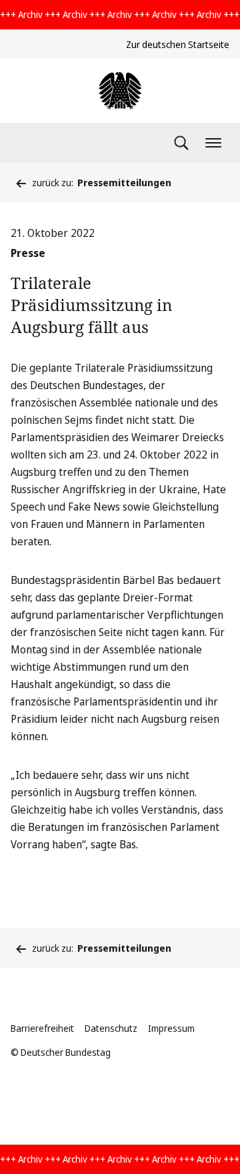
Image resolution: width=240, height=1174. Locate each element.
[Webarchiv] (120, 90)
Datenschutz (111, 1028)
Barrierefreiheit (42, 1028)
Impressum (171, 1028)
